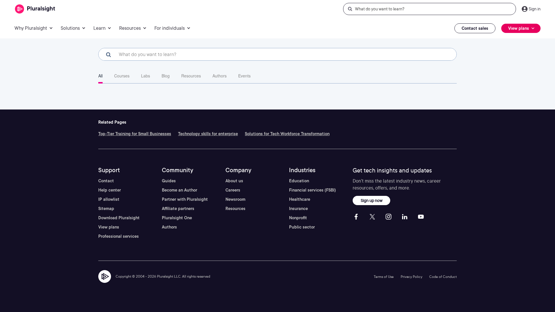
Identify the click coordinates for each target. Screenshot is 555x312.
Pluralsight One (177, 218)
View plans (108, 227)
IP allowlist (108, 199)
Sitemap (106, 208)
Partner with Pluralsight (185, 199)
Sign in (535, 9)
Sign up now (371, 200)
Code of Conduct (443, 276)
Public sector (302, 227)
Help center (109, 190)
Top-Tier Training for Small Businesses (134, 133)
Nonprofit (298, 218)
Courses (122, 76)
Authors (219, 76)
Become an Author (179, 190)
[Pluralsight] (35, 9)
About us (234, 181)
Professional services (118, 236)
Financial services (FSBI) (312, 190)
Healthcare (299, 199)
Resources (191, 76)
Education (299, 181)
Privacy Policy (411, 276)
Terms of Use (384, 276)
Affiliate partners (178, 208)
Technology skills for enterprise (208, 133)
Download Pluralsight (119, 218)
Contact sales (475, 28)
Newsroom (235, 199)
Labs (145, 76)
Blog (166, 76)
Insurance (298, 208)
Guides (169, 181)
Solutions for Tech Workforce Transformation (287, 133)
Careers (232, 190)
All (100, 76)
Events (244, 76)
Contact (106, 181)
